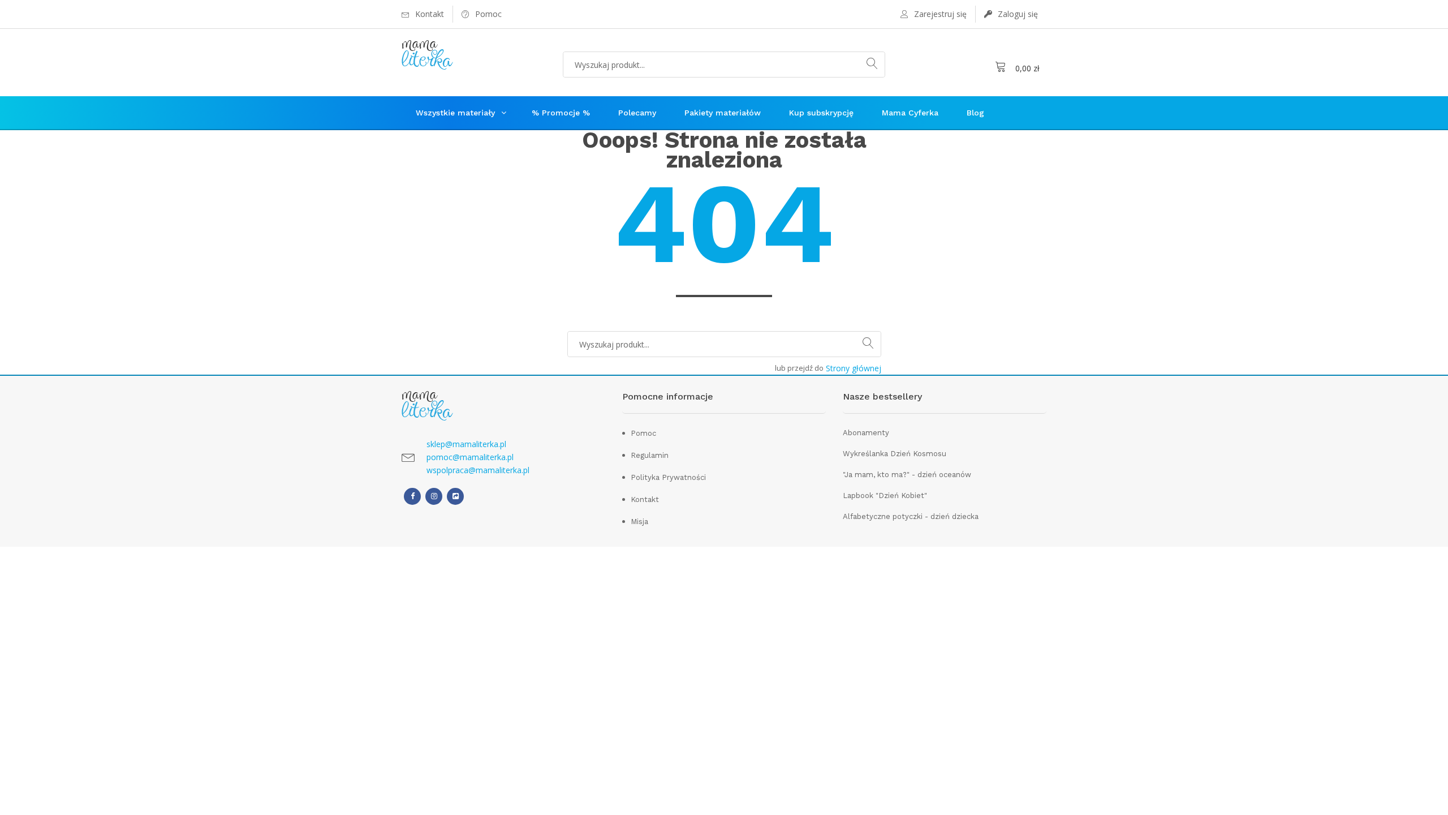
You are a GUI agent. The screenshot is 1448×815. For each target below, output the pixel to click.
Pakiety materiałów (722, 112)
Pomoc (643, 433)
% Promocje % (561, 112)
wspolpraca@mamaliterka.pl (477, 470)
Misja (639, 521)
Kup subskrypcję (821, 112)
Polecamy (637, 112)
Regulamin (650, 455)
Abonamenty (866, 432)
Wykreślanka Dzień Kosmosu (894, 453)
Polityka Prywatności (668, 477)
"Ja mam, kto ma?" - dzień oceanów (907, 474)
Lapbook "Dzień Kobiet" (885, 495)
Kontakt (645, 499)
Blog (975, 112)
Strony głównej (853, 368)
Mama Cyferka (910, 112)
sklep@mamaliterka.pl (466, 444)
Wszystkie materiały (455, 112)
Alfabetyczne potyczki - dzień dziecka (911, 516)
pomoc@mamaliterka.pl (470, 457)
